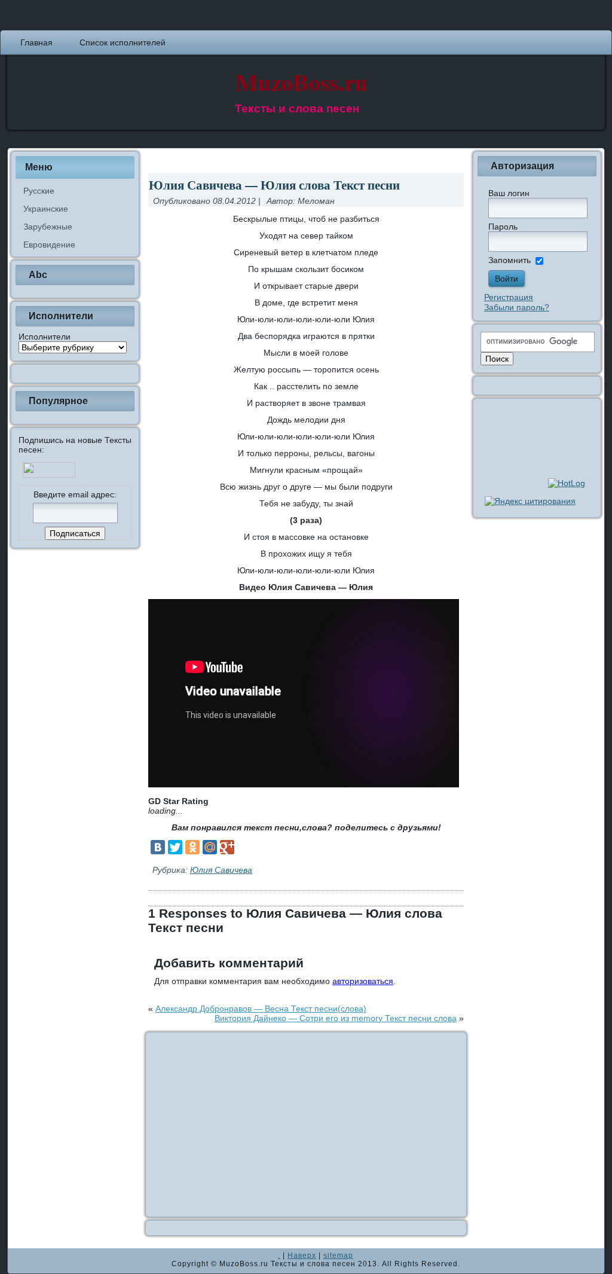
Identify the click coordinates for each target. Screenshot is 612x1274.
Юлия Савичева (221, 870)
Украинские (45, 208)
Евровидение (49, 244)
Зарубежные (47, 226)
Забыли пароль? (516, 307)
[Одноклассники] (192, 847)
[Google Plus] (227, 847)
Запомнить (509, 260)
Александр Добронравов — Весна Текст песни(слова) (260, 1008)
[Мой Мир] (210, 847)
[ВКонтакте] (158, 847)
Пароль (503, 226)
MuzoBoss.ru (301, 82)
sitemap (338, 1255)
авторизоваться (362, 981)
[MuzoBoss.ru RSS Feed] (20, 1260)
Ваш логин (509, 193)
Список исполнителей (122, 42)
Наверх (301, 1255)
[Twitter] (175, 847)
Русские (38, 190)
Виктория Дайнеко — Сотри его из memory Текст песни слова (336, 1018)
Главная (36, 42)
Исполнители (45, 336)
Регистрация (508, 297)
